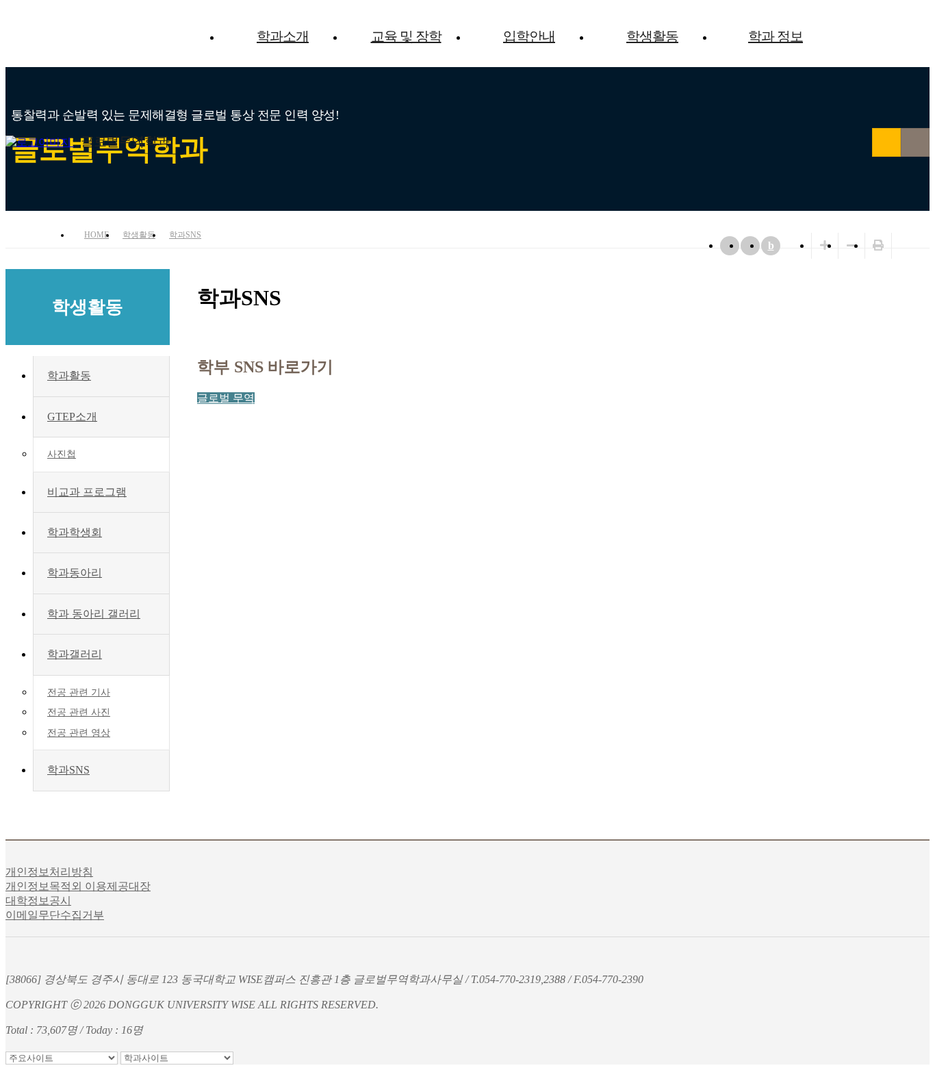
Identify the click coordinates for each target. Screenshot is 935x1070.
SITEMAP (915, 142)
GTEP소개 (72, 416)
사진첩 (61, 454)
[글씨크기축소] (851, 245)
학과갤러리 (74, 654)
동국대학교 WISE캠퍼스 (886, 142)
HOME (96, 235)
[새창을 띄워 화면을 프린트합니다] (878, 245)
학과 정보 (775, 36)
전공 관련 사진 (78, 712)
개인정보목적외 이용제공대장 (78, 886)
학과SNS (185, 235)
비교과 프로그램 (87, 492)
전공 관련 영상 (78, 733)
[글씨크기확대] (825, 245)
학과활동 (69, 375)
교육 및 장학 (406, 36)
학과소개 (283, 36)
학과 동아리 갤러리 (93, 614)
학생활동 (652, 36)
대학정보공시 (38, 900)
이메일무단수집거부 (54, 915)
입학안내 (529, 36)
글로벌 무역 (226, 398)
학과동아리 (74, 572)
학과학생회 (74, 532)
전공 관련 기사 (78, 692)
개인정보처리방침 (49, 872)
